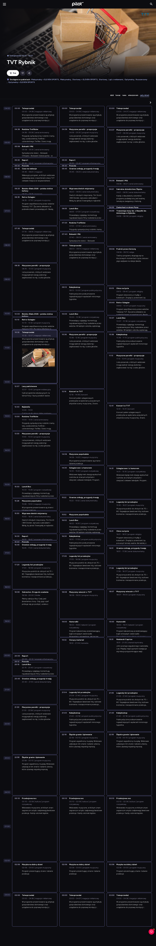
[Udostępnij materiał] (29, 73)
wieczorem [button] (133, 95)
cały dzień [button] (144, 95)
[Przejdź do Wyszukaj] (151, 4)
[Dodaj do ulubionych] (22, 73)
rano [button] (124, 95)
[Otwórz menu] (4, 4)
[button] (150, 102)
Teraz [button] (117, 95)
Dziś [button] (112, 95)
